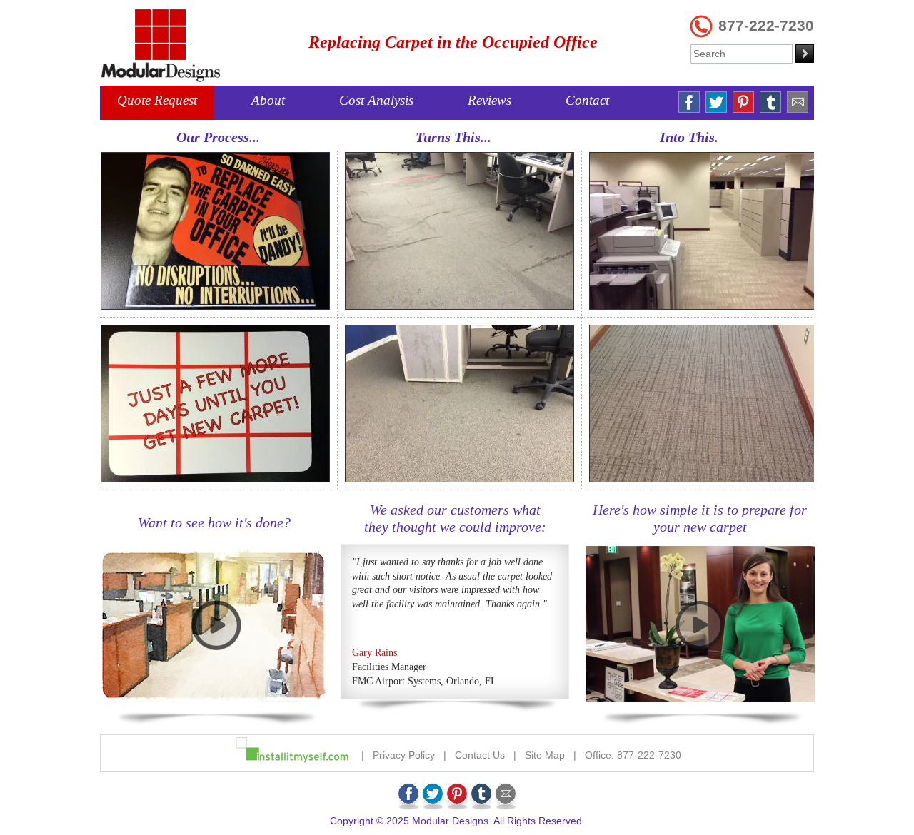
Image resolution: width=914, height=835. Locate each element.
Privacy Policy (404, 755)
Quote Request (157, 100)
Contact (587, 100)
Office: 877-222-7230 (633, 755)
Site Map (545, 755)
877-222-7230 (766, 25)
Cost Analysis (376, 100)
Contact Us (480, 755)
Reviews (489, 100)
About (268, 100)
